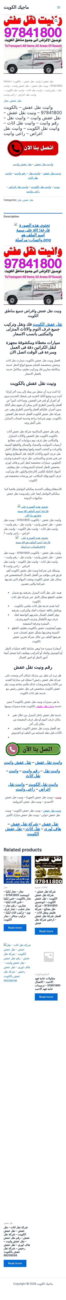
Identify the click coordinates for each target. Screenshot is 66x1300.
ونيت (57, 187)
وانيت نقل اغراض (18, 187)
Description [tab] (11, 216)
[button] (56, 21)
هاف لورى (52, 828)
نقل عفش (48, 81)
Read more (15, 927)
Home (7, 81)
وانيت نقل (34, 173)
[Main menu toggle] (58, 7)
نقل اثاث (32, 828)
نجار (6, 100)
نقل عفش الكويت (47, 324)
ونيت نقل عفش (52, 173)
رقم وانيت (20, 173)
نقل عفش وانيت (22, 164)
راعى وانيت (33, 191)
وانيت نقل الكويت (41, 187)
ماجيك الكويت (16, 7)
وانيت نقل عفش (43, 164)
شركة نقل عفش (25, 823)
